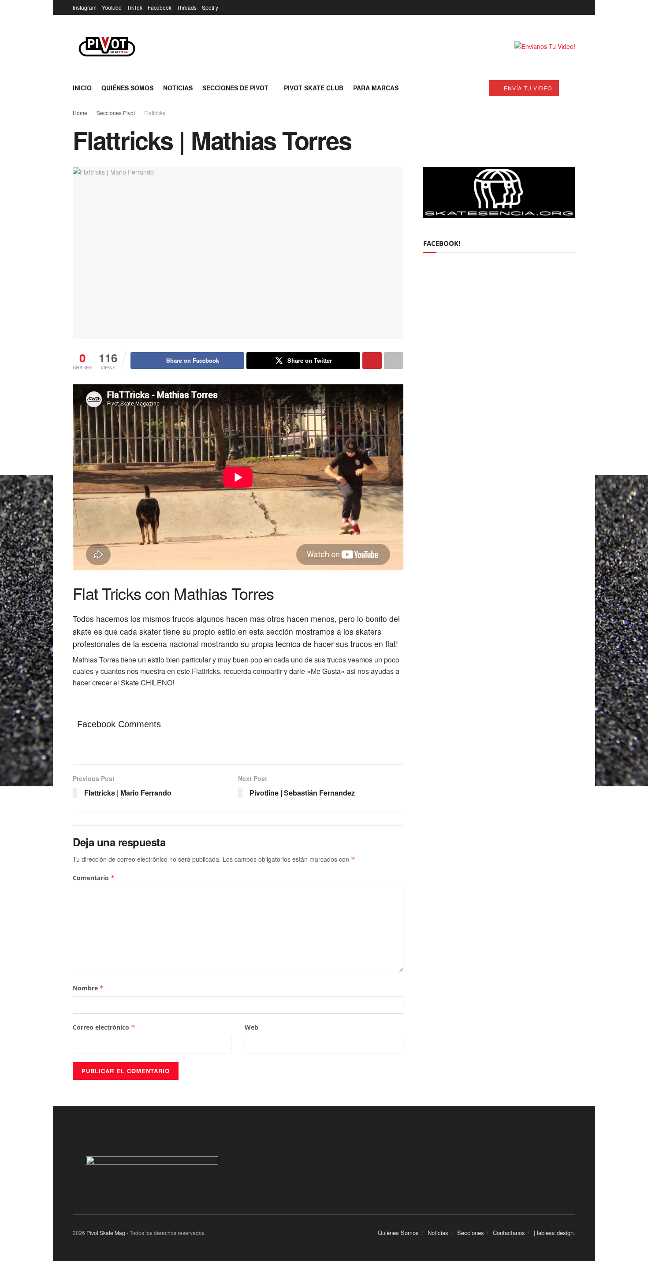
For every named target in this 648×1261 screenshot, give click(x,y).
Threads (187, 7)
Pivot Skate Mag (105, 1232)
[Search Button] (572, 88)
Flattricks (154, 112)
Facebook (159, 7)
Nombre (88, 988)
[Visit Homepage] (107, 46)
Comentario (94, 878)
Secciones (470, 1232)
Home (80, 112)
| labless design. (554, 1232)
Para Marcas (375, 87)
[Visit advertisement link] (544, 46)
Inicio (82, 87)
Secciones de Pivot (235, 87)
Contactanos (509, 1232)
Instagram (85, 7)
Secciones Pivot (116, 112)
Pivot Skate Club (313, 87)
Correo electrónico (104, 1027)
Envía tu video (527, 88)
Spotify (210, 7)
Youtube (112, 7)
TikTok (134, 7)
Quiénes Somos (127, 87)
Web (251, 1027)
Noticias (178, 87)
